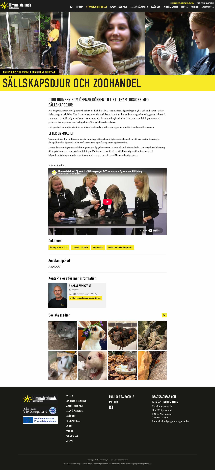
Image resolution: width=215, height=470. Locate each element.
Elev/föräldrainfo (139, 6)
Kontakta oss (207, 6)
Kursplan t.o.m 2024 (80, 247)
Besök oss (155, 6)
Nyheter (194, 6)
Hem (71, 6)
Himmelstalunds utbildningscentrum (182, 3)
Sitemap (69, 440)
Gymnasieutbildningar (96, 6)
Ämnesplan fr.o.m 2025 (59, 247)
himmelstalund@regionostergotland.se (170, 421)
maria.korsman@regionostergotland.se (136, 464)
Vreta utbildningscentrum (205, 3)
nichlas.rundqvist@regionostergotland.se (85, 298)
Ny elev (79, 6)
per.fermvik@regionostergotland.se (94, 464)
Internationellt (170, 6)
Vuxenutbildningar (118, 6)
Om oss (184, 6)
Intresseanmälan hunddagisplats (120, 247)
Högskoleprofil (98, 247)
